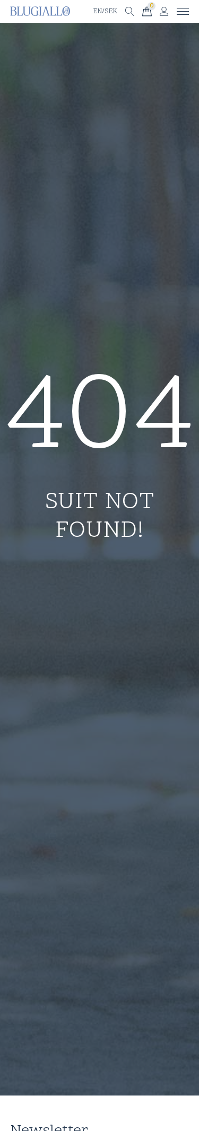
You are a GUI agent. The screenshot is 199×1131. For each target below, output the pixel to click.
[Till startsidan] (40, 11)
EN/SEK (105, 11)
